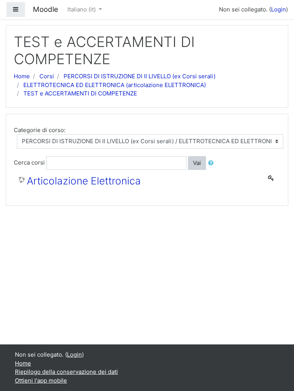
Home (22, 76)
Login (278, 9)
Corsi (46, 76)
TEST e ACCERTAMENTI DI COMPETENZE (80, 93)
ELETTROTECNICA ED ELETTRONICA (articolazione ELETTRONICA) (114, 85)
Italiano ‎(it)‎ (82, 9)
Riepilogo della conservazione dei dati (66, 371)
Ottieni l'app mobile (41, 380)
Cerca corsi (29, 162)
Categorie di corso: (39, 130)
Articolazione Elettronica (84, 181)
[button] (212, 163)
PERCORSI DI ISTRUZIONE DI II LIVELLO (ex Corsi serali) (140, 76)
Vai (197, 162)
